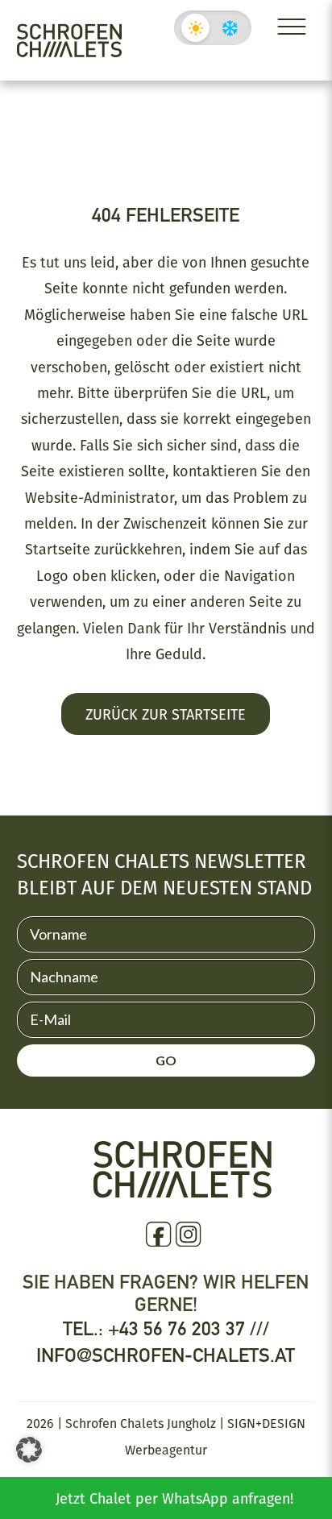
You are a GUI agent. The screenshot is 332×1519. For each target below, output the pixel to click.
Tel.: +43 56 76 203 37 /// (166, 1328)
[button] (29, 1450)
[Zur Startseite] (69, 40)
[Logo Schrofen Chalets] (182, 1191)
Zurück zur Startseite (165, 713)
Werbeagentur (166, 1449)
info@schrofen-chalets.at (165, 1355)
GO (166, 1060)
